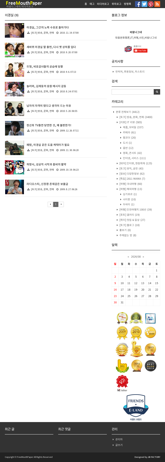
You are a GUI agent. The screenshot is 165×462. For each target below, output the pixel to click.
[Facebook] (138, 4)
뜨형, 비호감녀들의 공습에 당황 (45, 66)
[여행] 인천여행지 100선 (135, 209)
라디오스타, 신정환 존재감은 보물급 (47, 184)
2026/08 (136, 256)
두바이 (128, 204)
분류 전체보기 (127, 112)
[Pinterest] (151, 4)
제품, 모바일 (132, 127)
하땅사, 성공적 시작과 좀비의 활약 (46, 164)
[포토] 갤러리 (129, 214)
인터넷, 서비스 (134, 158)
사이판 (129, 199)
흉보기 (125, 230)
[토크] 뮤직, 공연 (131, 168)
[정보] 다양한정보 (132, 173)
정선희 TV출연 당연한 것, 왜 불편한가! (49, 125)
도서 (127, 142)
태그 (92, 4)
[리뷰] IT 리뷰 (130, 122)
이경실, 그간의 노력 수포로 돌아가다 (48, 27)
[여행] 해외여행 (130, 189)
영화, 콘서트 (132, 153)
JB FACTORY (154, 457)
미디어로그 (103, 4)
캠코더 (129, 137)
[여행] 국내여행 (130, 184)
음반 (127, 148)
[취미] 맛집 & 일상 (132, 220)
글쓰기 (119, 445)
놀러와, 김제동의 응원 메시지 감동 (46, 86)
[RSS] (157, 4)
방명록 (127, 4)
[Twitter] (144, 4)
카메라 (129, 132)
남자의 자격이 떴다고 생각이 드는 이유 (49, 106)
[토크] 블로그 (129, 225)
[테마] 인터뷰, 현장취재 (135, 163)
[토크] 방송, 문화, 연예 (42, 33)
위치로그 (116, 4)
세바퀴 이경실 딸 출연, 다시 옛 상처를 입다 (51, 47)
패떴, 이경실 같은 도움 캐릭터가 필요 (48, 145)
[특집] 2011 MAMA (132, 178)
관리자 (119, 439)
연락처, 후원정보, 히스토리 (130, 71)
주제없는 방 (127, 235)
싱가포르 (129, 194)
